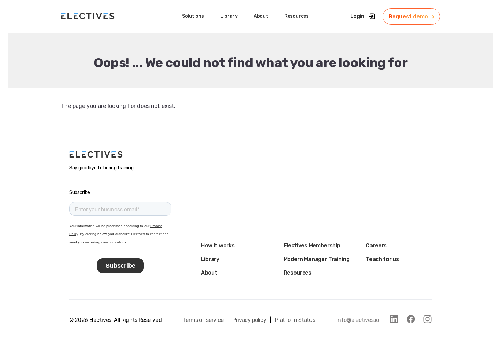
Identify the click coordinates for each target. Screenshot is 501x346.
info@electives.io (357, 320)
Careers (376, 245)
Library (210, 259)
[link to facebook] (411, 319)
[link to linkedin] (394, 319)
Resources (298, 272)
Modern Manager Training (317, 259)
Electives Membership (312, 245)
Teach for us (382, 259)
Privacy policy (249, 320)
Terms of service (203, 320)
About (209, 272)
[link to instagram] (427, 319)
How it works (217, 245)
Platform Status (295, 320)
